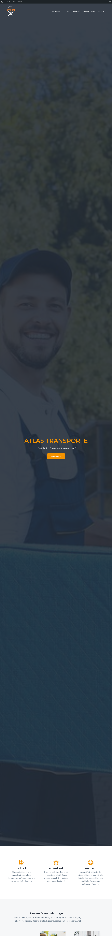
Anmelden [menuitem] (8, 2)
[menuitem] (2, 2)
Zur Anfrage (56, 456)
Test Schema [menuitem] (17, 2)
